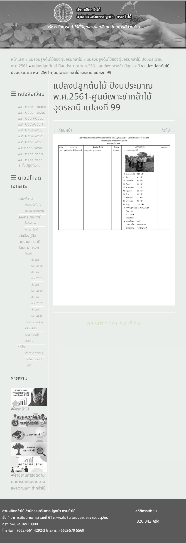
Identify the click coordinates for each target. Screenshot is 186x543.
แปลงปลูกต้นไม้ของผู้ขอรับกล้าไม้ (55, 59)
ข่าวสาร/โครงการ (33, 353)
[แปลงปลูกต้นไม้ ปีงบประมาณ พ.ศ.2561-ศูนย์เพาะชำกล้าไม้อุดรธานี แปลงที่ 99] (114, 220)
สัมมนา (28, 254)
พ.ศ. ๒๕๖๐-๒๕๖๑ (30, 159)
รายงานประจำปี (29, 242)
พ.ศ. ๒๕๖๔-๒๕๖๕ (30, 136)
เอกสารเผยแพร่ (29, 217)
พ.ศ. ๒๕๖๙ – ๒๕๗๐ (32, 106)
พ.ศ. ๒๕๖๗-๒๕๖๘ (30, 118)
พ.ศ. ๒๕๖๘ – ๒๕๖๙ (31, 112)
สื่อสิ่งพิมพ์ (30, 223)
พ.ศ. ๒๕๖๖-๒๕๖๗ (30, 124)
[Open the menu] (178, 40)
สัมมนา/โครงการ (30, 247)
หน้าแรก (17, 59)
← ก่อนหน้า (62, 130)
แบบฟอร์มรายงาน (34, 211)
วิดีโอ (21, 347)
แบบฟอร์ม (25, 198)
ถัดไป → (168, 130)
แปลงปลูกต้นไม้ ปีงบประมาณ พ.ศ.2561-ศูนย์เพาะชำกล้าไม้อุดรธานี (86, 66)
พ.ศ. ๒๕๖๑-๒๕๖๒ (30, 154)
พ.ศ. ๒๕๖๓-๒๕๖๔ (30, 142)
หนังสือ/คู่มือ (27, 236)
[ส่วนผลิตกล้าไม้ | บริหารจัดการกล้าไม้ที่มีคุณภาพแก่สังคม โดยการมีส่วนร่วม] (93, 12)
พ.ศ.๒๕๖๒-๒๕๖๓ (30, 148)
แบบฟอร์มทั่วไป (32, 205)
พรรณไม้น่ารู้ (31, 230)
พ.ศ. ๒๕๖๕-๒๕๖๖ (30, 130)
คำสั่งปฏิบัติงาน (29, 165)
